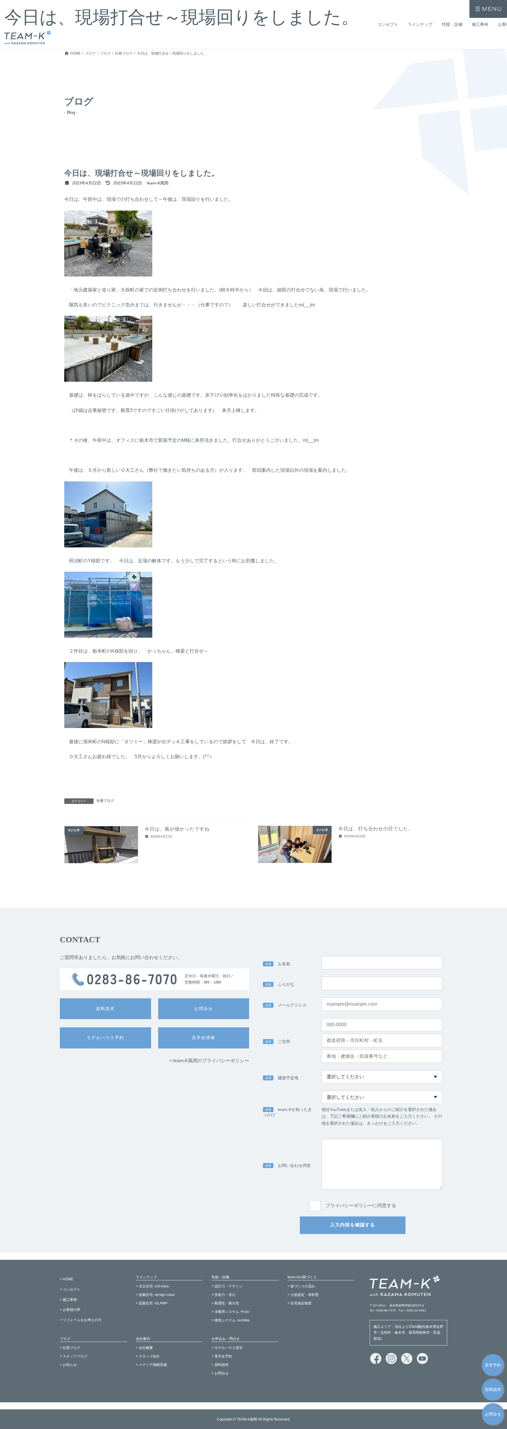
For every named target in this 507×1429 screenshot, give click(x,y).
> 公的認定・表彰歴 (303, 1295)
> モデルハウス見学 (227, 1348)
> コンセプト (70, 1289)
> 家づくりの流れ (301, 1286)
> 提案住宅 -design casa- (155, 1295)
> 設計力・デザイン (227, 1286)
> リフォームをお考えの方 (81, 1320)
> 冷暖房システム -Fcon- (231, 1312)
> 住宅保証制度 (300, 1303)
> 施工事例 (68, 1299)
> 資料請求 (220, 1365)
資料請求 (493, 1389)
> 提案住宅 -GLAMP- (152, 1303)
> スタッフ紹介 (148, 1356)
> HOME (66, 1279)
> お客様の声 (70, 1310)
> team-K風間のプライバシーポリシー (209, 1060)
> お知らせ (68, 1365)
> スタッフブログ (73, 1356)
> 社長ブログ (70, 1348)
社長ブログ (105, 801)
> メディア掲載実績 (151, 1365)
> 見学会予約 (222, 1356)
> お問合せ (220, 1373)
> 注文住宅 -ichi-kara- (153, 1286)
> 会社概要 (144, 1348)
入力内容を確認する (352, 1224)
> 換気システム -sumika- (231, 1320)
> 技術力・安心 (224, 1295)
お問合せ (493, 1414)
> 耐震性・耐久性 (225, 1303)
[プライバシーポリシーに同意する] (352, 1199)
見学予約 (493, 1365)
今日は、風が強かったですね (177, 828)
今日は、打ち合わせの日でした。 (375, 828)
